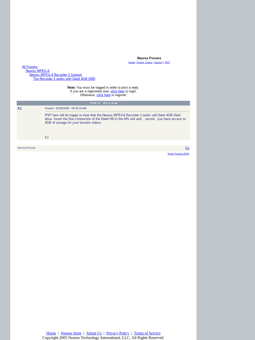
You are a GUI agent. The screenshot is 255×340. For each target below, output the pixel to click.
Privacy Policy (117, 333)
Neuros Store (71, 333)
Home (51, 333)
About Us (94, 333)
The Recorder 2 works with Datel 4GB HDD (64, 79)
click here (118, 91)
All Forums (30, 67)
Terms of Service (147, 333)
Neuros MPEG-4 (37, 71)
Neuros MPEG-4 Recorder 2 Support (55, 75)
